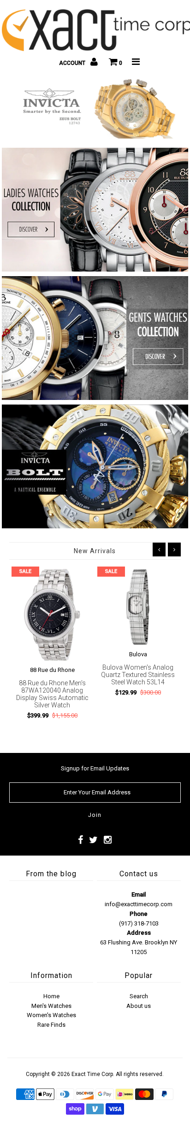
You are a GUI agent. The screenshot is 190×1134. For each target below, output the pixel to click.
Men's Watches (51, 1005)
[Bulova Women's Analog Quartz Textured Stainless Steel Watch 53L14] (138, 607)
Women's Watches (51, 1015)
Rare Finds (51, 1024)
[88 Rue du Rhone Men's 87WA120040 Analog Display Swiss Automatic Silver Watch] (52, 615)
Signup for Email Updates (95, 768)
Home (51, 996)
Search (139, 996)
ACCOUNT (73, 63)
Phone (139, 913)
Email (138, 894)
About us (138, 1005)
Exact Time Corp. (92, 1074)
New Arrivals (95, 551)
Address (139, 932)
